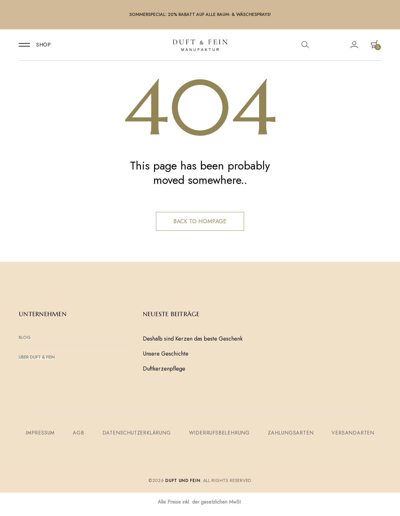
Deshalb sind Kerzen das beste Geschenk (192, 339)
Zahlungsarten (290, 432)
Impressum (40, 432)
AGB (78, 432)
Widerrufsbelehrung (219, 432)
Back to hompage (200, 221)
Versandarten (353, 432)
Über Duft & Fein (37, 357)
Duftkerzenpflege (164, 368)
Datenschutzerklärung (136, 432)
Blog (25, 337)
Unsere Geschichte (165, 353)
